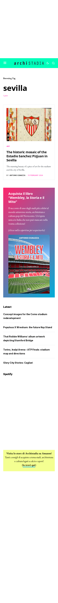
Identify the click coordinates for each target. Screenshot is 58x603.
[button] (5, 63)
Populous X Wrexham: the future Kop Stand (27, 327)
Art (8, 146)
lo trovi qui (29, 465)
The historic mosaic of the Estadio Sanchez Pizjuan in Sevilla (27, 156)
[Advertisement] (29, 29)
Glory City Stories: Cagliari (18, 362)
